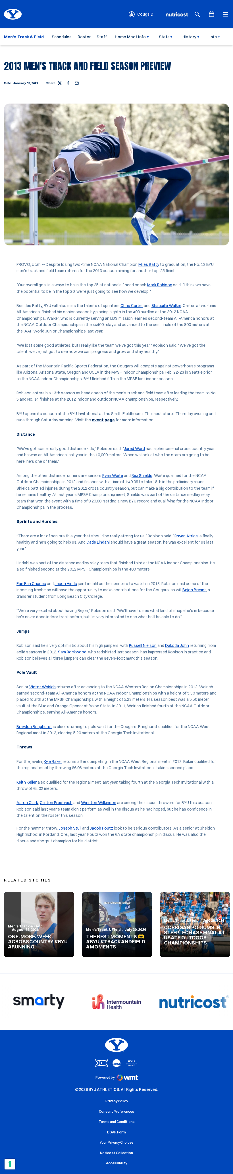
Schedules (62, 36)
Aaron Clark (27, 802)
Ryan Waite (112, 475)
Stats (164, 36)
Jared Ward (134, 448)
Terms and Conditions (117, 1122)
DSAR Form (116, 1132)
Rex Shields (142, 475)
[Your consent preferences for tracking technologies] (10, 1164)
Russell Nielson (143, 645)
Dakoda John (177, 645)
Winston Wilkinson (98, 802)
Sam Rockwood (72, 652)
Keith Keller (26, 782)
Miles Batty (148, 264)
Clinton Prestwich (56, 802)
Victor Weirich (42, 686)
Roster (84, 36)
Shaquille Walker (166, 305)
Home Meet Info (130, 36)
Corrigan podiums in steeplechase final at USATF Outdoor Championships (194, 935)
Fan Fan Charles (31, 583)
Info (213, 36)
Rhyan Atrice (186, 535)
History (189, 36)
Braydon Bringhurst (34, 726)
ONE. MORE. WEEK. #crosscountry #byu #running (38, 941)
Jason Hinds (66, 583)
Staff (102, 36)
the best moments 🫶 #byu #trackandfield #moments (115, 941)
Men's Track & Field (25, 926)
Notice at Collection (116, 1153)
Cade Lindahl (98, 542)
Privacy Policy (116, 1101)
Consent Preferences (116, 1111)
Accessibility (116, 1163)
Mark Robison (159, 284)
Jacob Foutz (101, 828)
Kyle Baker (53, 761)
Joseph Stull (70, 828)
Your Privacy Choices (117, 1142)
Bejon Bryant (194, 589)
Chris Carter (131, 305)
